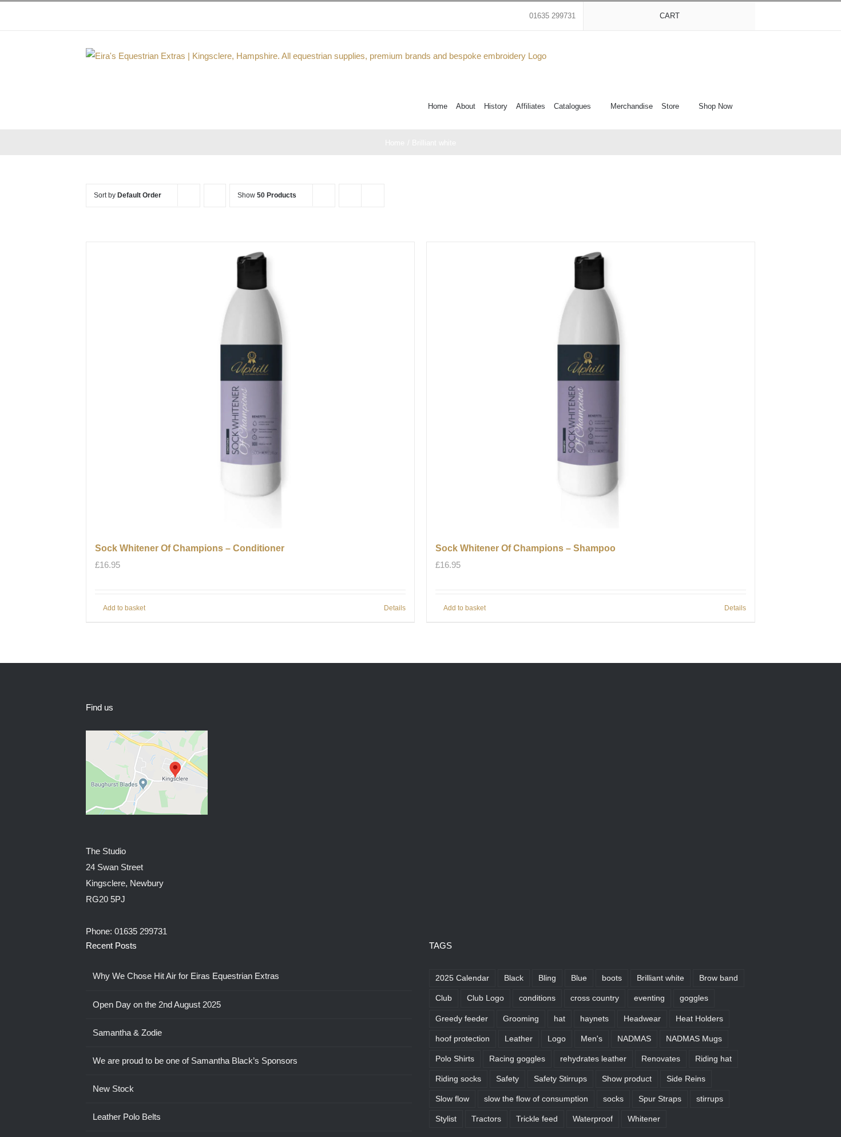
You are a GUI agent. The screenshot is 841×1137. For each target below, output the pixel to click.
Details (395, 608)
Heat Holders (699, 1018)
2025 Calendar (462, 978)
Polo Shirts (454, 1059)
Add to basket (124, 608)
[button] (744, 105)
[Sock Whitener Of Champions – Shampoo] (591, 385)
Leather (519, 1039)
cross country (594, 998)
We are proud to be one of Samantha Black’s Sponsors (195, 1060)
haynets (594, 1018)
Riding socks (458, 1079)
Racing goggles (517, 1059)
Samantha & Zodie (127, 1032)
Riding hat (713, 1059)
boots (612, 978)
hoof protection (462, 1039)
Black (513, 978)
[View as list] (373, 195)
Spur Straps (659, 1099)
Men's (591, 1039)
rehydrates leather (593, 1059)
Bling (547, 978)
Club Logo (485, 998)
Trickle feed (537, 1119)
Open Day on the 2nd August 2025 (157, 1004)
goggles (694, 998)
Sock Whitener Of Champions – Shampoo (525, 548)
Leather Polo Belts (127, 1117)
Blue (579, 978)
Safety (507, 1079)
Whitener (644, 1119)
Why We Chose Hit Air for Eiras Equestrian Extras (186, 976)
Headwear (642, 1018)
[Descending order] (215, 195)
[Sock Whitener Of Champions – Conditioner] (250, 385)
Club (443, 998)
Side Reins (686, 1079)
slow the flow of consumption (536, 1099)
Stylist (446, 1119)
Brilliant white (660, 978)
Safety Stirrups (560, 1079)
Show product (627, 1079)
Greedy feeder (461, 1018)
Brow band (718, 978)
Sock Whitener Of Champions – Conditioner (189, 548)
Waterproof (593, 1119)
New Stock (113, 1088)
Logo (557, 1039)
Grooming (521, 1018)
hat (559, 1018)
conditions (537, 998)
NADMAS (634, 1039)
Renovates (660, 1059)
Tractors (486, 1119)
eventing (649, 998)
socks (613, 1099)
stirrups (709, 1099)
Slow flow (452, 1099)
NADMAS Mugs (694, 1039)
